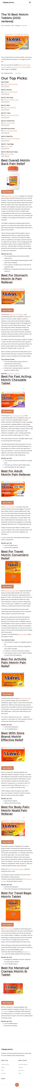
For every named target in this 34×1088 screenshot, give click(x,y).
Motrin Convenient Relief (11, 115)
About (3, 1067)
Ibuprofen (24, 25)
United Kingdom (23, 1064)
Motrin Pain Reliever (10, 107)
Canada (20, 1067)
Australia (20, 1070)
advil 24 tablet (23, 634)
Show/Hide (18, 73)
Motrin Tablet (8, 146)
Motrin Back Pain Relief (11, 84)
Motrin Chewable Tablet (11, 100)
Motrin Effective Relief (10, 131)
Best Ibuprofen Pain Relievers (18, 67)
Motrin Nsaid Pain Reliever (12, 138)
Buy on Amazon (7, 192)
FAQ (2, 1070)
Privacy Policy (5, 1064)
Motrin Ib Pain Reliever (11, 92)
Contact (3, 1073)
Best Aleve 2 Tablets (13, 374)
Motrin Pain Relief (9, 123)
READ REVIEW (5, 86)
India (19, 1073)
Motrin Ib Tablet (9, 154)
